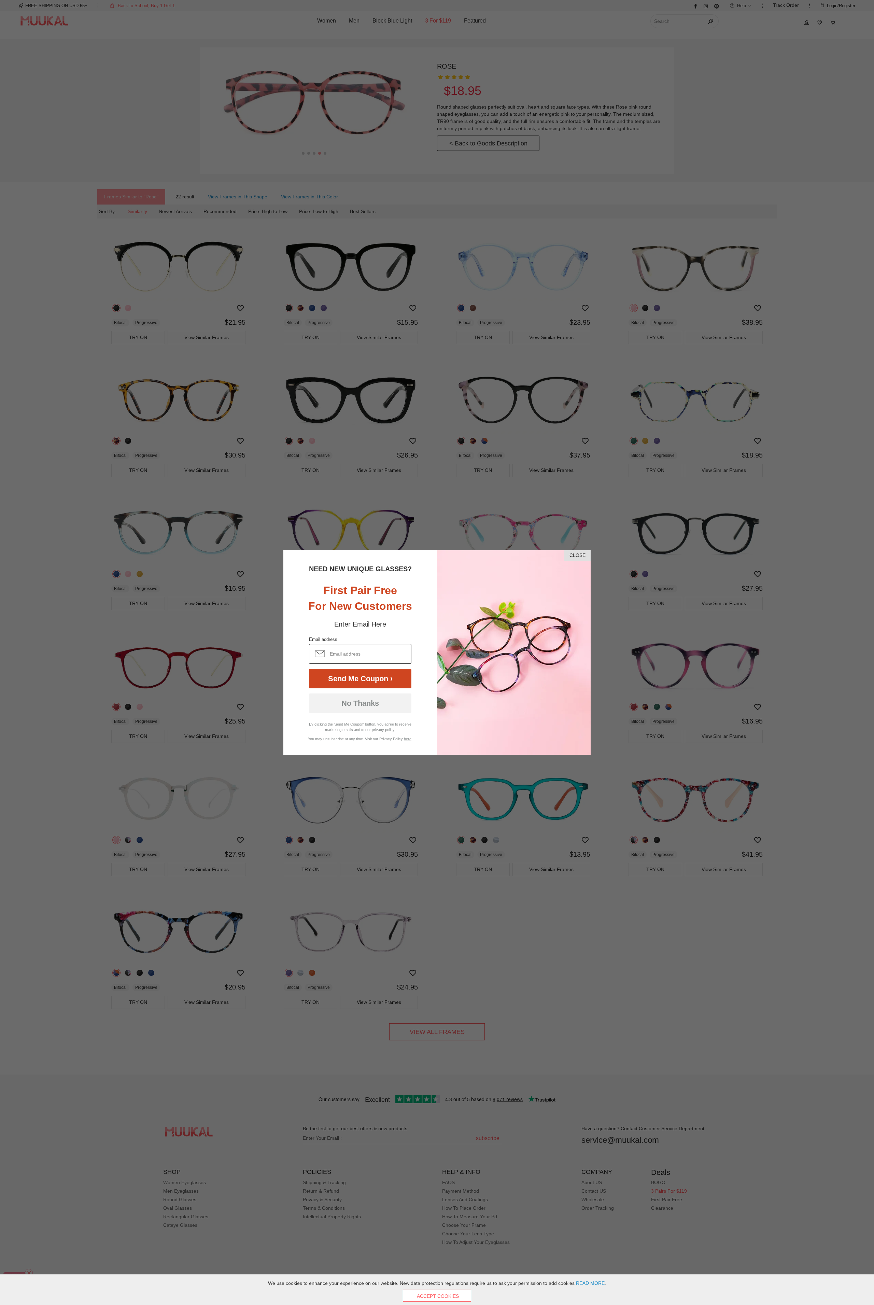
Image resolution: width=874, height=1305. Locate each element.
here (407, 739)
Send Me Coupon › (360, 678)
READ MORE (590, 1283)
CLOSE (577, 555)
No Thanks (360, 703)
